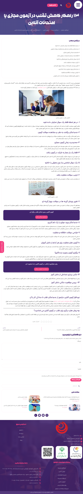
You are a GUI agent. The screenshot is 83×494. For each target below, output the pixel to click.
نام (80, 362)
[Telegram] (43, 415)
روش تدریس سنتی (22, 397)
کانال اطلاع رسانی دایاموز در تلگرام (72, 441)
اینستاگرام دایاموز (75, 444)
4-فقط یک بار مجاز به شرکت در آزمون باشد (68, 56)
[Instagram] (46, 415)
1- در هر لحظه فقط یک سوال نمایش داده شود (67, 46)
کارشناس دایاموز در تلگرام (73, 439)
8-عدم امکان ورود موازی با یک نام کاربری (69, 69)
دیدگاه (79, 341)
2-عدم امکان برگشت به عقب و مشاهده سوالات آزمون (65, 49)
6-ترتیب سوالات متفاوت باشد (72, 63)
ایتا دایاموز (76, 436)
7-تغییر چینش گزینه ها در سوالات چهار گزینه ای (67, 66)
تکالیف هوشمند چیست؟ (61, 406)
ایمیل (79, 369)
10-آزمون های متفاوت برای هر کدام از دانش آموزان (66, 76)
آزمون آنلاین (46, 30)
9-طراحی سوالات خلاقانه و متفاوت (70, 73)
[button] (61, 5)
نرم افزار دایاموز (65, 30)
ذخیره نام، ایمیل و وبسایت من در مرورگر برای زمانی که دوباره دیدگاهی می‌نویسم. (60, 376)
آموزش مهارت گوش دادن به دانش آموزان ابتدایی (15, 406)
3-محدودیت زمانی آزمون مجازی (71, 53)
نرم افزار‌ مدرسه (55, 30)
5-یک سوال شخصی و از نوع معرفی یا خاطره (68, 59)
